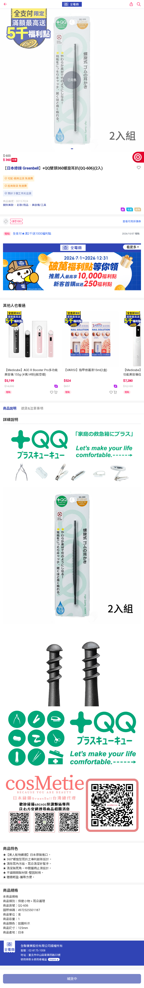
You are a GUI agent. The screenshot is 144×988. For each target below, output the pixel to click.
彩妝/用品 (22, 204)
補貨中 (72, 979)
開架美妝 (8, 204)
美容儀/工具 (39, 204)
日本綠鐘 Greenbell (23, 168)
